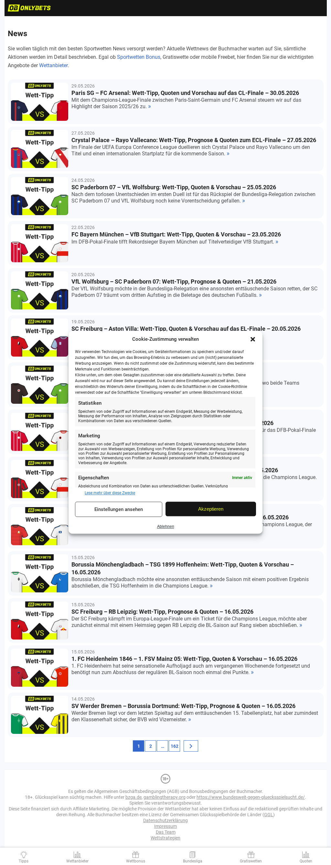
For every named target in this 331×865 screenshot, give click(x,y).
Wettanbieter (53, 65)
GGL (268, 814)
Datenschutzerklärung (165, 820)
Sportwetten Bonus (138, 57)
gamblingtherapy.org (165, 797)
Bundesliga (192, 861)
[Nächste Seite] (191, 746)
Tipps (23, 861)
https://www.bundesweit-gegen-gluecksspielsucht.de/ (251, 797)
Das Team (166, 832)
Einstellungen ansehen (118, 509)
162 (174, 746)
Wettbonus (135, 861)
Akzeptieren (210, 509)
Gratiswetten (251, 861)
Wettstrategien (165, 837)
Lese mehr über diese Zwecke (110, 493)
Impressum (165, 826)
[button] (253, 339)
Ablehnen (165, 526)
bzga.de (133, 797)
